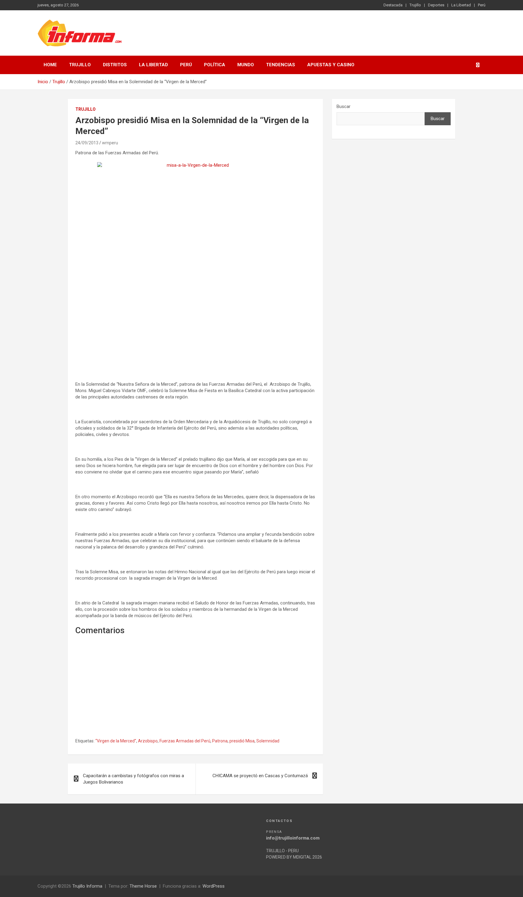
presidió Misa (242, 740)
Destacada (393, 5)
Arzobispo (148, 740)
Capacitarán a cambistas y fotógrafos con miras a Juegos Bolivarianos (133, 779)
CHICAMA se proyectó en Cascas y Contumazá (260, 775)
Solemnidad (267, 740)
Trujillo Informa (87, 886)
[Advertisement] (195, 332)
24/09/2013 (86, 142)
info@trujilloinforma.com (293, 838)
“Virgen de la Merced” (115, 740)
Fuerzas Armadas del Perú (185, 740)
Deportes (436, 5)
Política (214, 64)
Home (50, 64)
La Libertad (461, 5)
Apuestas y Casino (330, 64)
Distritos (115, 64)
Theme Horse (143, 886)
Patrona (220, 740)
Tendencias (280, 64)
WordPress (213, 886)
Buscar (343, 106)
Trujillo (415, 5)
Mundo (245, 64)
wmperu (110, 142)
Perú (481, 5)
